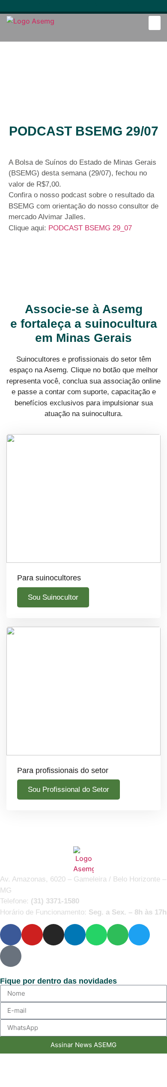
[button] (155, 23)
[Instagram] (59, 8)
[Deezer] (140, 8)
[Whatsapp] (92, 8)
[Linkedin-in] (75, 8)
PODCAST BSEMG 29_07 (90, 228)
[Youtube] (43, 8)
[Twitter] (124, 8)
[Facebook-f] (27, 8)
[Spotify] (107, 8)
